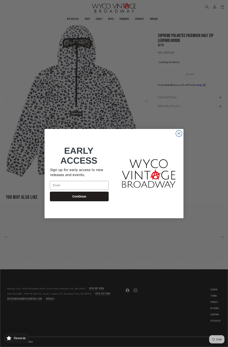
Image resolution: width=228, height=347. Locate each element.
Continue (79, 196)
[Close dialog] (179, 133)
